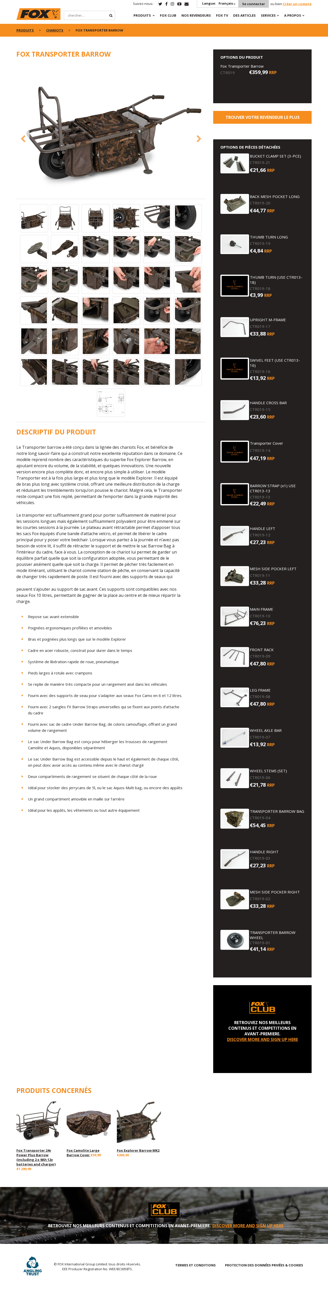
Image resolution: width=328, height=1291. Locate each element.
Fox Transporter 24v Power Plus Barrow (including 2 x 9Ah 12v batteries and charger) (36, 1157)
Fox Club (168, 15)
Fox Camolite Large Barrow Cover (83, 1152)
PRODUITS (142, 15)
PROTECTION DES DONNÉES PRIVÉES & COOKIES (264, 1265)
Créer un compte (297, 4)
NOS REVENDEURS (196, 15)
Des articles (244, 15)
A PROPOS (292, 15)
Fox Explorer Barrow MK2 (138, 1150)
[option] (111, 127)
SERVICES (268, 15)
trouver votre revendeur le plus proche (262, 119)
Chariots (54, 30)
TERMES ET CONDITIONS (195, 1265)
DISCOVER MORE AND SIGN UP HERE (262, 1039)
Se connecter (253, 4)
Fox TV (222, 15)
